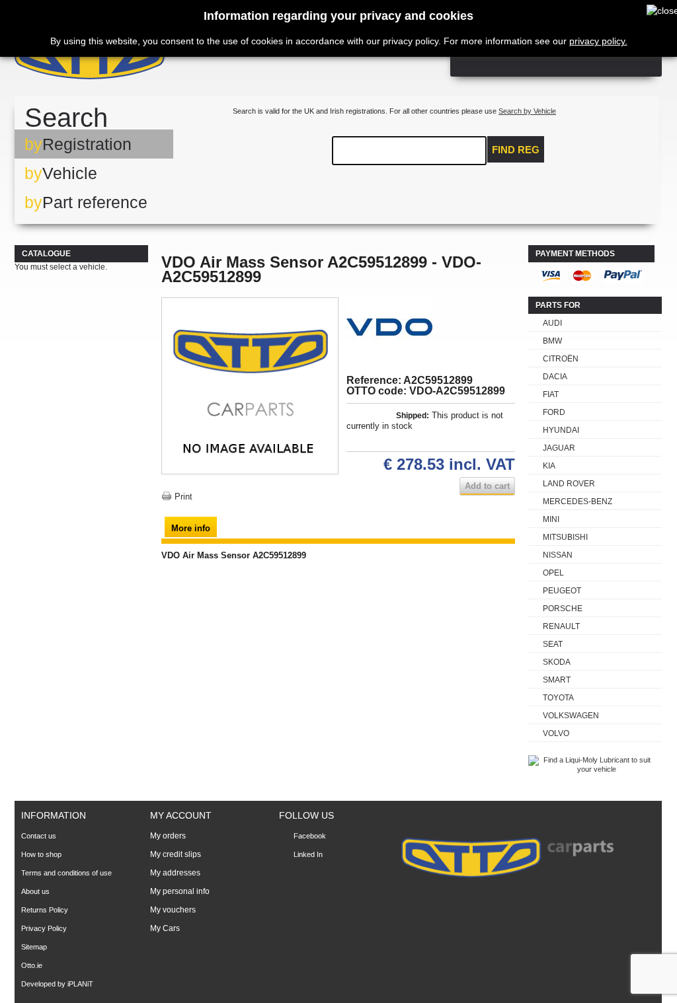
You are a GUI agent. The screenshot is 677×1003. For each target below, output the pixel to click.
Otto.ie (31, 965)
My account (181, 815)
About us (35, 891)
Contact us (38, 836)
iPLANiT (80, 984)
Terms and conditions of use (66, 873)
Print (183, 497)
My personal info (180, 891)
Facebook (310, 836)
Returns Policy (44, 910)
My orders (168, 835)
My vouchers (173, 909)
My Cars (165, 928)
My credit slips (175, 854)
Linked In (308, 854)
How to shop (41, 854)
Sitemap (34, 947)
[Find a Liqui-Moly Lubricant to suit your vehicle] (591, 769)
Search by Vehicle (527, 111)
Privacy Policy (44, 928)
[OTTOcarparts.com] (153, 59)
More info (190, 528)
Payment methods (575, 253)
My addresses (175, 872)
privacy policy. (598, 41)
